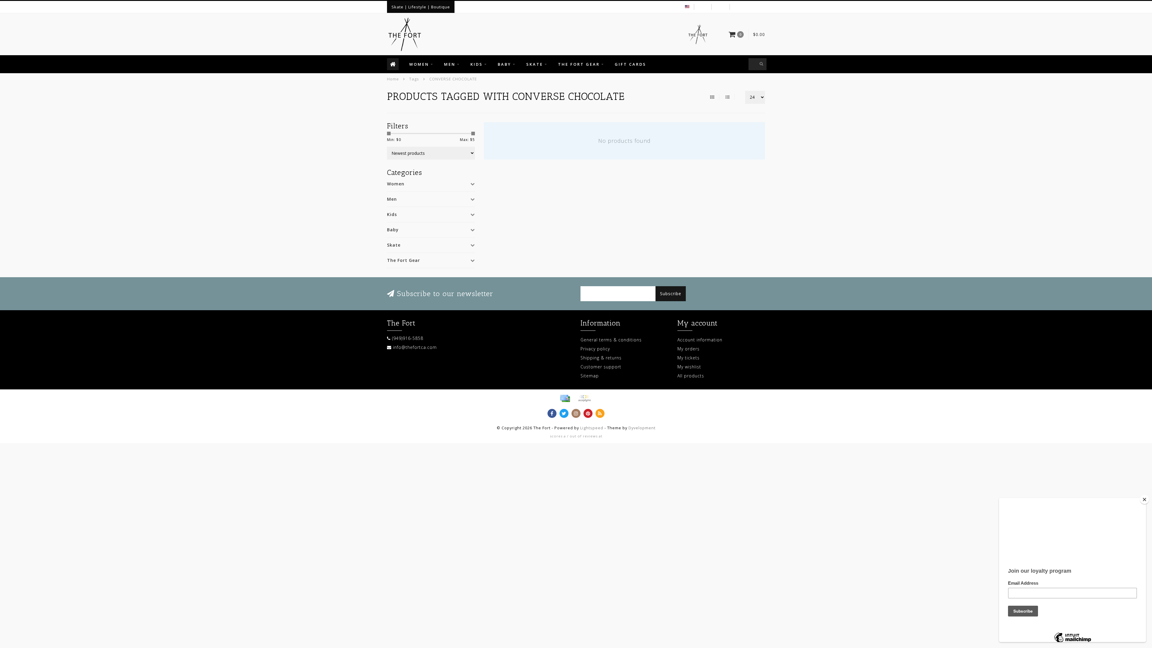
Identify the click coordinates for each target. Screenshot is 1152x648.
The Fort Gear (579, 64)
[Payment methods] (564, 398)
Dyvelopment (642, 427)
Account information (699, 340)
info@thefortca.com (415, 347)
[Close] (1144, 499)
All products (690, 376)
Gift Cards (630, 64)
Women (419, 64)
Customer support (600, 367)
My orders (688, 349)
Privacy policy (595, 349)
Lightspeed (591, 427)
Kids (476, 64)
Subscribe (670, 293)
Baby (504, 64)
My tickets (688, 358)
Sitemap (589, 376)
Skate (534, 64)
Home (393, 79)
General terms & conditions (611, 340)
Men (449, 64)
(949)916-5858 (407, 338)
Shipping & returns (601, 358)
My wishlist (689, 367)
